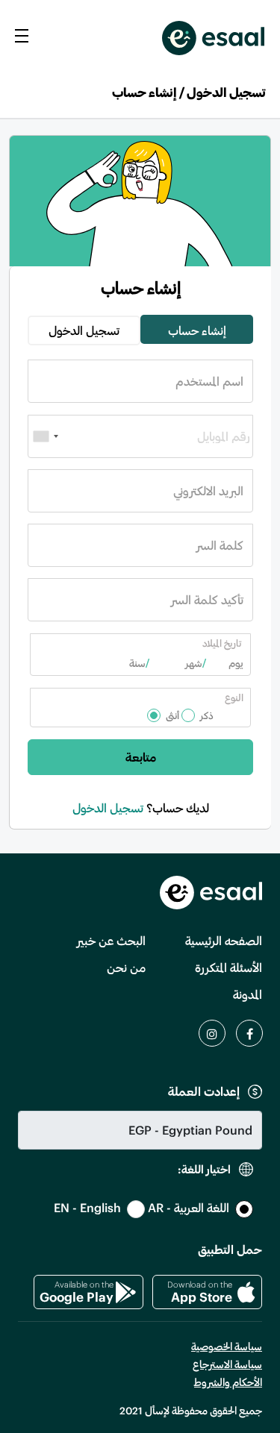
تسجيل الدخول (84, 330)
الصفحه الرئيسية (223, 940)
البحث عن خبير (111, 940)
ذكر (206, 715)
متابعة (140, 757)
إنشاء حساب (197, 330)
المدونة (247, 994)
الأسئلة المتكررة (228, 967)
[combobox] (45, 436)
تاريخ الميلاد (221, 643)
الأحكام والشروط (228, 1382)
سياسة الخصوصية (226, 1346)
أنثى (172, 715)
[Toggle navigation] (21, 34)
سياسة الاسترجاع (227, 1364)
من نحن (126, 967)
